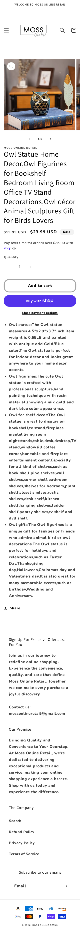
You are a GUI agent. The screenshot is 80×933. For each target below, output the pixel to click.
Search (15, 820)
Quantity (11, 257)
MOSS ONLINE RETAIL (45, 925)
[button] (6, 30)
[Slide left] (29, 139)
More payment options (40, 313)
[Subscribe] (65, 886)
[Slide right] (50, 139)
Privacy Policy (22, 843)
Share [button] (15, 608)
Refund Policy (21, 832)
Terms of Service (24, 854)
